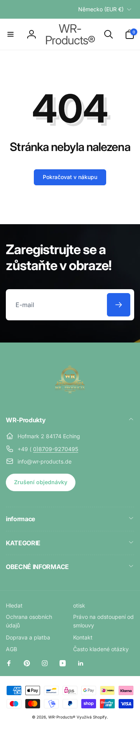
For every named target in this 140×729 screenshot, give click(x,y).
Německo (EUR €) (101, 9)
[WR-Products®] (70, 399)
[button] (10, 34)
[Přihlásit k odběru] (118, 304)
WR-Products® (61, 717)
